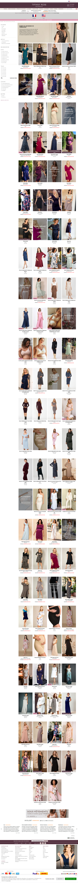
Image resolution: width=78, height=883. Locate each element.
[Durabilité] (28, 11)
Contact (16, 843)
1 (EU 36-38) (4, 69)
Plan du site (45, 857)
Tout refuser (60, 878)
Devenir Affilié (31, 857)
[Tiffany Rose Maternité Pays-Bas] (69, 873)
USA (44, 18)
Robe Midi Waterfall (25, 66)
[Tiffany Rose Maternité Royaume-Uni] (62, 873)
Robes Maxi (3, 31)
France (34, 18)
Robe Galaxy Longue (69, 599)
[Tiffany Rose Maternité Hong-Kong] (76, 873)
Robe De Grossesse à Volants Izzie (40, 390)
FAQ (43, 847)
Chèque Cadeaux (46, 856)
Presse (30, 852)
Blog (30, 843)
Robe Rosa (40, 212)
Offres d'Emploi (31, 858)
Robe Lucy (40, 570)
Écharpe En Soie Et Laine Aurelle (40, 802)
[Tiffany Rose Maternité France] (65, 873)
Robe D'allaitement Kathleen (54, 270)
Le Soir (3, 26)
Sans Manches (4, 55)
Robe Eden (69, 96)
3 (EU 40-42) (4, 72)
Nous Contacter (45, 852)
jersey (3, 95)
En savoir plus (8, 880)
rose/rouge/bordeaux (6, 86)
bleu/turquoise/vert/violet (7, 84)
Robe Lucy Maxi (69, 628)
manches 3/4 (4, 58)
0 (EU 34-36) (4, 67)
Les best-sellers (3, 848)
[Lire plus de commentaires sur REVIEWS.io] (71, 838)
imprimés (3, 90)
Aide (22, 843)
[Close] (61, 13)
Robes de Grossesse (4, 849)
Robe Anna (54, 744)
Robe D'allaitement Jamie (40, 628)
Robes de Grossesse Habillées (20, 851)
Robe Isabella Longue (69, 657)
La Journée (3, 30)
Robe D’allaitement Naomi (69, 270)
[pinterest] (43, 843)
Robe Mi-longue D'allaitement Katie (25, 570)
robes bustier (4, 54)
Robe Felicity (54, 541)
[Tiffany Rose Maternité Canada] (72, 873)
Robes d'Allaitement (4, 852)
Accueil (1, 21)
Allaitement (4, 28)
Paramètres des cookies (49, 878)
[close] (76, 875)
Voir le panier (72, 6)
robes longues (5, 51)
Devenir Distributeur (32, 856)
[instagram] (45, 843)
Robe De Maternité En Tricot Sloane (39, 481)
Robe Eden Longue (54, 154)
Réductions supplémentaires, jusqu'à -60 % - (39, 19)
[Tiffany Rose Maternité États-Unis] (71, 873)
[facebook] (41, 843)
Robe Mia (69, 212)
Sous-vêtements (4, 857)
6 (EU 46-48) (4, 76)
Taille (44, 848)
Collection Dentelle (5, 40)
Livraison (44, 849)
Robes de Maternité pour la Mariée (7, 851)
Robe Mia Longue (25, 715)
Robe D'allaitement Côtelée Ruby (40, 421)
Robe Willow (69, 154)
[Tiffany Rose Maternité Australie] (74, 873)
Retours (44, 851)
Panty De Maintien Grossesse (54, 628)
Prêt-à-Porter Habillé (4, 862)
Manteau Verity (40, 715)
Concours (30, 851)
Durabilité (30, 848)
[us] (44, 17)
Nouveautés (3, 847)
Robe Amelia (40, 183)
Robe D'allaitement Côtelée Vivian (40, 66)
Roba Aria (69, 241)
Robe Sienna (54, 686)
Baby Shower (17, 852)
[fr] (34, 17)
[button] (11, 829)
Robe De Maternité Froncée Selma (25, 451)
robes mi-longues (5, 52)
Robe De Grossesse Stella (25, 125)
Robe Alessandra (40, 154)
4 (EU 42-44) (4, 73)
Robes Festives (4, 34)
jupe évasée (4, 62)
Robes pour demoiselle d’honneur (21, 848)
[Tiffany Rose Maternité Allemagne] (67, 873)
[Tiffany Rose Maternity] (33, 7)
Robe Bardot (54, 212)
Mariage (2, 863)
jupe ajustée (4, 61)
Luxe (2, 27)
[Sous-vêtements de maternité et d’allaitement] (47, 818)
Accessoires (4, 42)
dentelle (4, 97)
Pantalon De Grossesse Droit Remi (69, 511)
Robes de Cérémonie (18, 849)
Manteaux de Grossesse (6, 43)
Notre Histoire (31, 847)
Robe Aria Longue (69, 686)
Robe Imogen (40, 125)
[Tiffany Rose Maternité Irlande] (64, 873)
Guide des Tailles (13, 78)
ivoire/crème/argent (6, 83)
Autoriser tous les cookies (70, 878)
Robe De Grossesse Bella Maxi (25, 154)
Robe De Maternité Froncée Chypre (54, 421)
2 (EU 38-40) (4, 70)
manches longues (5, 59)
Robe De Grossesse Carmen (54, 66)
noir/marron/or (5, 87)
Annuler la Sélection (5, 100)
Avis (26, 843)
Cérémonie (3, 35)
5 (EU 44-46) (4, 74)
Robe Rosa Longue (69, 773)
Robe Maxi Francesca (25, 541)
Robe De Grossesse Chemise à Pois (54, 481)
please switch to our (51, 13)
